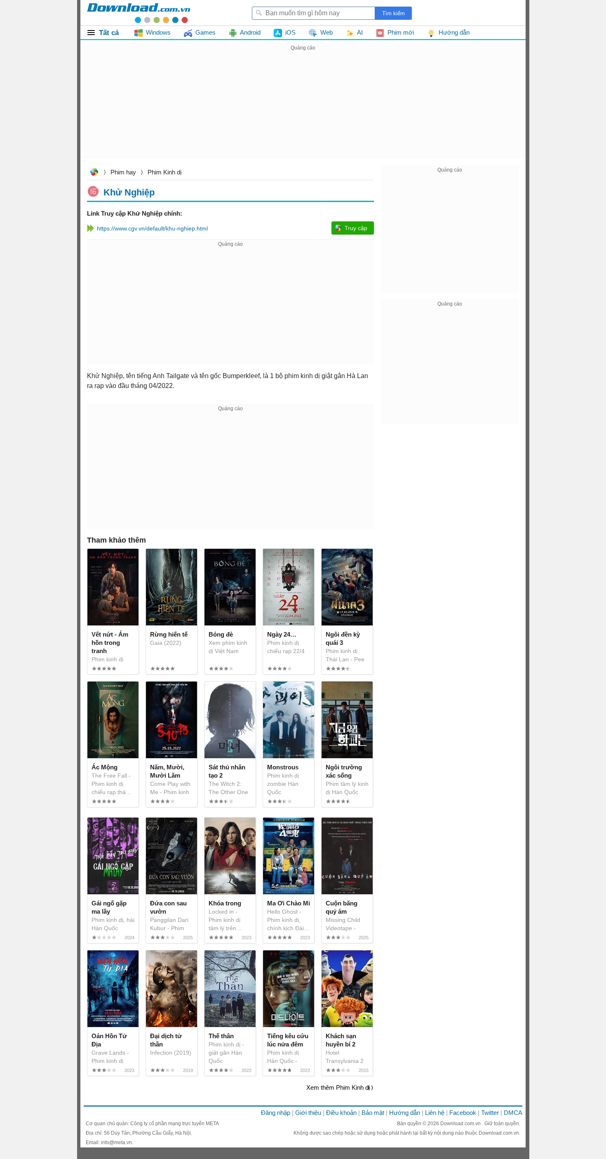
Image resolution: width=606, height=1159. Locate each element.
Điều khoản (341, 1112)
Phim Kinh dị (164, 172)
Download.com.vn (94, 173)
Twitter (490, 1112)
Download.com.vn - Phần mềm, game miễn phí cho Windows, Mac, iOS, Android (138, 13)
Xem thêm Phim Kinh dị (338, 1087)
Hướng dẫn (404, 1112)
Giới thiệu (308, 1112)
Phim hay (123, 172)
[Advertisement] (303, 110)
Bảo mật (373, 1112)
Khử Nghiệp (129, 192)
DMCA (513, 1112)
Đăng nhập (275, 1112)
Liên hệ (434, 1112)
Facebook (462, 1112)
